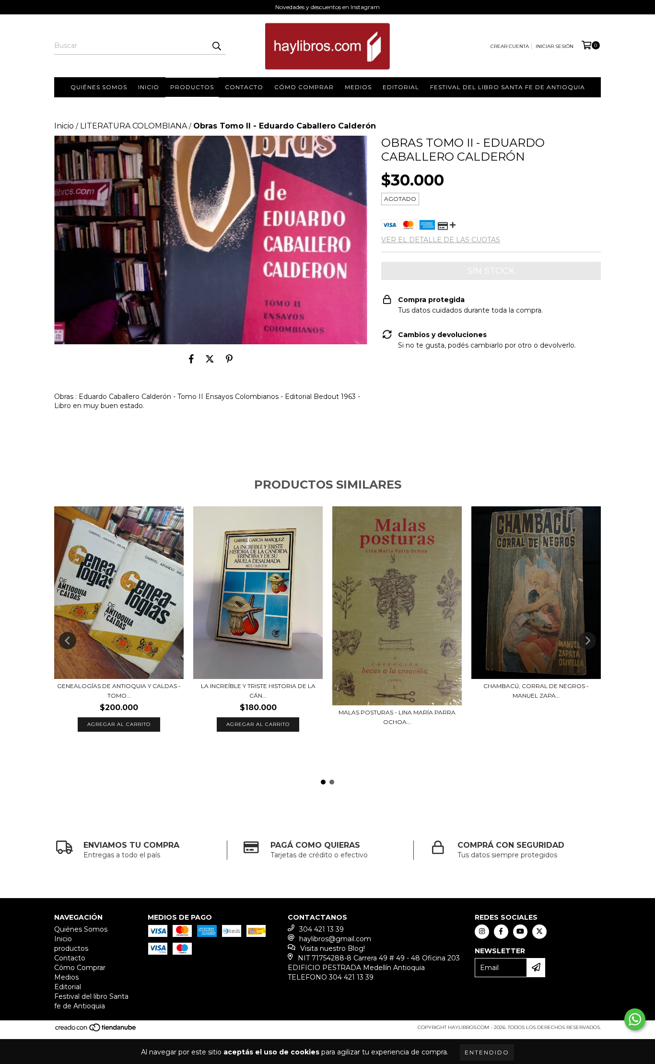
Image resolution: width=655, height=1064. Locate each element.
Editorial (401, 87)
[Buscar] (216, 46)
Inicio (148, 87)
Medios (358, 87)
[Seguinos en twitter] (539, 931)
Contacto (244, 87)
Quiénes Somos (98, 87)
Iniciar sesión (554, 46)
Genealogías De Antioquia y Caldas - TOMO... (119, 690)
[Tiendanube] (96, 1030)
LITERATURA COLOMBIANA (133, 125)
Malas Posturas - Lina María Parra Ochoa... (397, 717)
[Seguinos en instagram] (482, 931)
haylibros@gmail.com (335, 939)
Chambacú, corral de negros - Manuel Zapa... (536, 690)
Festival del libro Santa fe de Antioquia (507, 87)
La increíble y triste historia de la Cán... (258, 690)
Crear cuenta (510, 46)
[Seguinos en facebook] (501, 931)
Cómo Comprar (304, 87)
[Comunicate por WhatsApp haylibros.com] (634, 1019)
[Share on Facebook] (191, 358)
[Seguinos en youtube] (520, 931)
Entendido (487, 1052)
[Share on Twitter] (209, 358)
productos (192, 87)
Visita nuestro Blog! (332, 948)
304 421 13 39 (321, 929)
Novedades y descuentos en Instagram (327, 7)
